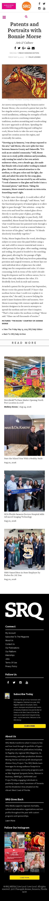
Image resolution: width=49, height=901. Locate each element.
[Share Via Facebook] (15, 48)
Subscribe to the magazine (17, 637)
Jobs (7, 659)
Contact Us (10, 644)
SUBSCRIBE (29, 726)
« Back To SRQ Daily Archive (14, 334)
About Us (9, 640)
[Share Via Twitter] (19, 48)
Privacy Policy (11, 666)
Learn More (10, 821)
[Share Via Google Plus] (24, 48)
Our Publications (12, 648)
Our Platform (10, 651)
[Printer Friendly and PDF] (28, 48)
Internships (10, 655)
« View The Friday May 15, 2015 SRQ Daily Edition (22, 329)
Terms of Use (11, 663)
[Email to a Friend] (33, 48)
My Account (10, 633)
